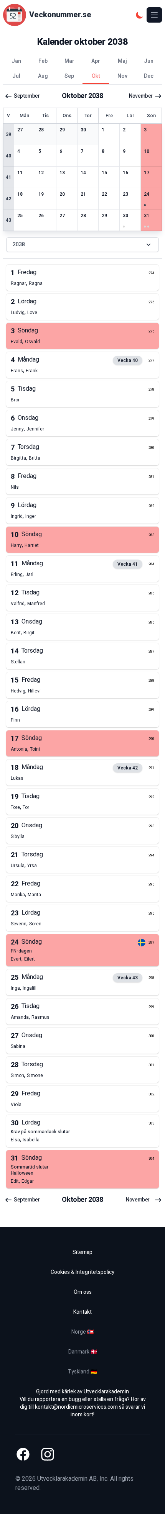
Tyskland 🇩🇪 (82, 1372)
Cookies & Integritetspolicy (82, 1272)
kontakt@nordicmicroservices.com (76, 1407)
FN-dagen (21, 951)
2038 (19, 245)
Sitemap (82, 1252)
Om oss (83, 1292)
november (141, 96)
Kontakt (82, 1312)
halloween (22, 1173)
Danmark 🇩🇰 (82, 1352)
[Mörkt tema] (140, 15)
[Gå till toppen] (151, 1500)
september (27, 96)
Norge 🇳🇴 (82, 1332)
